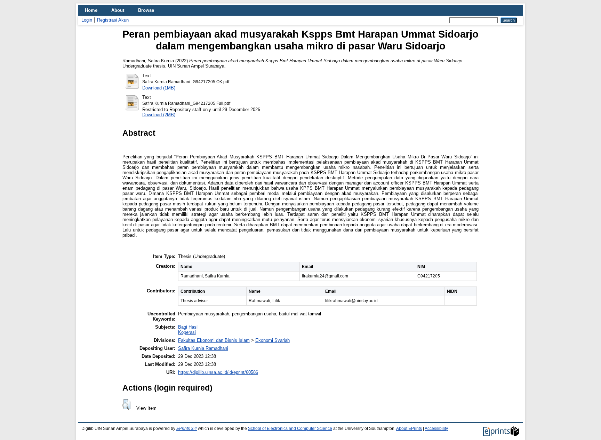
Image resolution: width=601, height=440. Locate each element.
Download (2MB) (158, 114)
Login (86, 20)
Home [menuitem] (91, 10)
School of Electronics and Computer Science (290, 428)
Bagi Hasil (188, 327)
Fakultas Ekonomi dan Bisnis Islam (214, 340)
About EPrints (409, 428)
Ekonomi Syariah (272, 340)
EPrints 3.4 (186, 428)
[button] (126, 404)
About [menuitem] (117, 10)
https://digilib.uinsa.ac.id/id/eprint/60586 (218, 372)
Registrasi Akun (113, 20)
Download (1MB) (158, 88)
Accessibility (436, 428)
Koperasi (187, 332)
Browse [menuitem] (146, 10)
